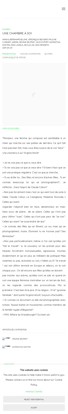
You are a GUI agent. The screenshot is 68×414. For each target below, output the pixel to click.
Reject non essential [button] (34, 399)
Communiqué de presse (14, 57)
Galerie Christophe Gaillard (26, 9)
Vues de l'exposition (30, 54)
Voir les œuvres (10, 128)
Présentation (9, 54)
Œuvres (48, 54)
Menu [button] (63, 9)
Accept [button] (34, 408)
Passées (6, 29)
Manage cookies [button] (34, 391)
